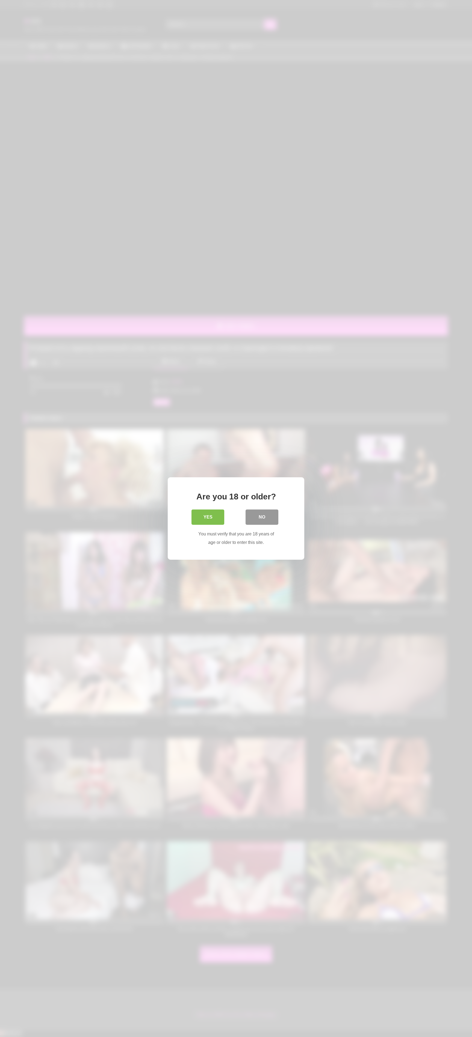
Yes (208, 517)
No (262, 517)
